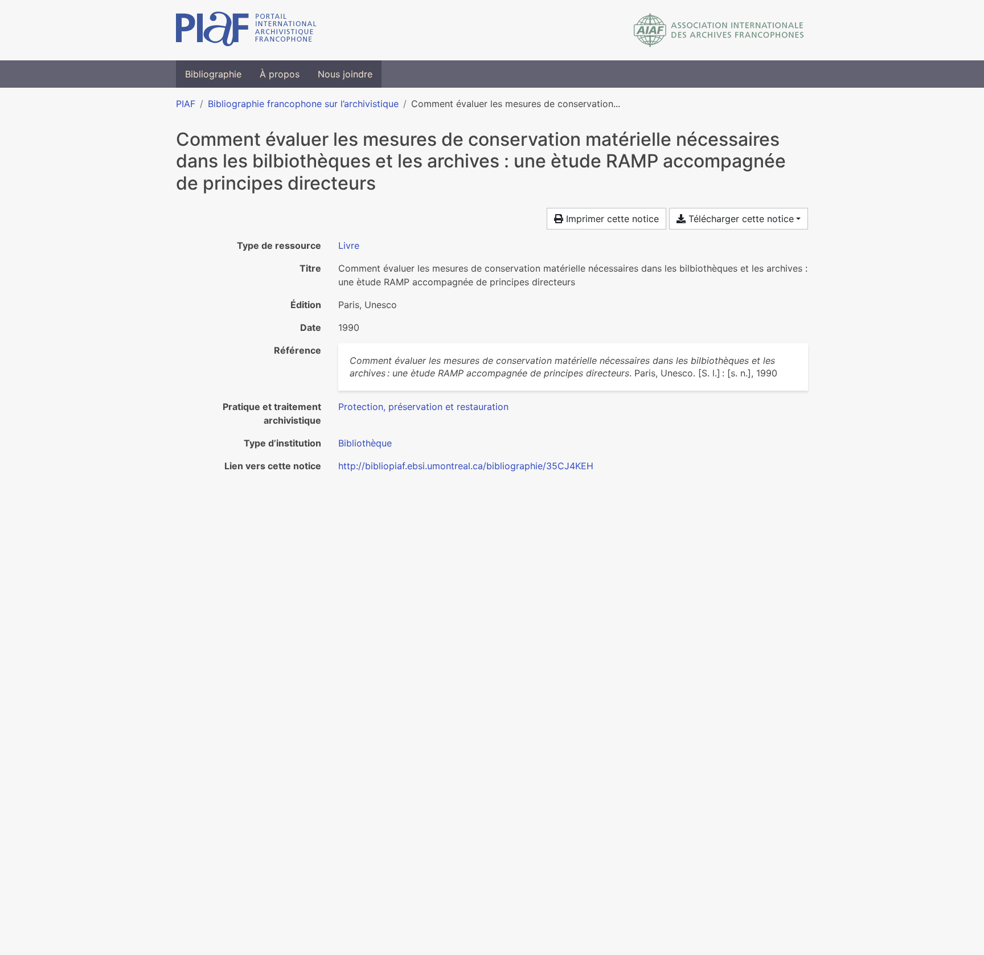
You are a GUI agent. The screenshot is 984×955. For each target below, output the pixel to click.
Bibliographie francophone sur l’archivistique (303, 103)
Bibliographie (213, 74)
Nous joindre (345, 74)
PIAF (185, 103)
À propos (280, 74)
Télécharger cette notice (740, 218)
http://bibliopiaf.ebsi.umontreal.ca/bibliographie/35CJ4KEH (465, 466)
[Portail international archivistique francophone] (246, 30)
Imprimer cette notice (611, 218)
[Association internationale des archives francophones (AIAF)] (719, 30)
